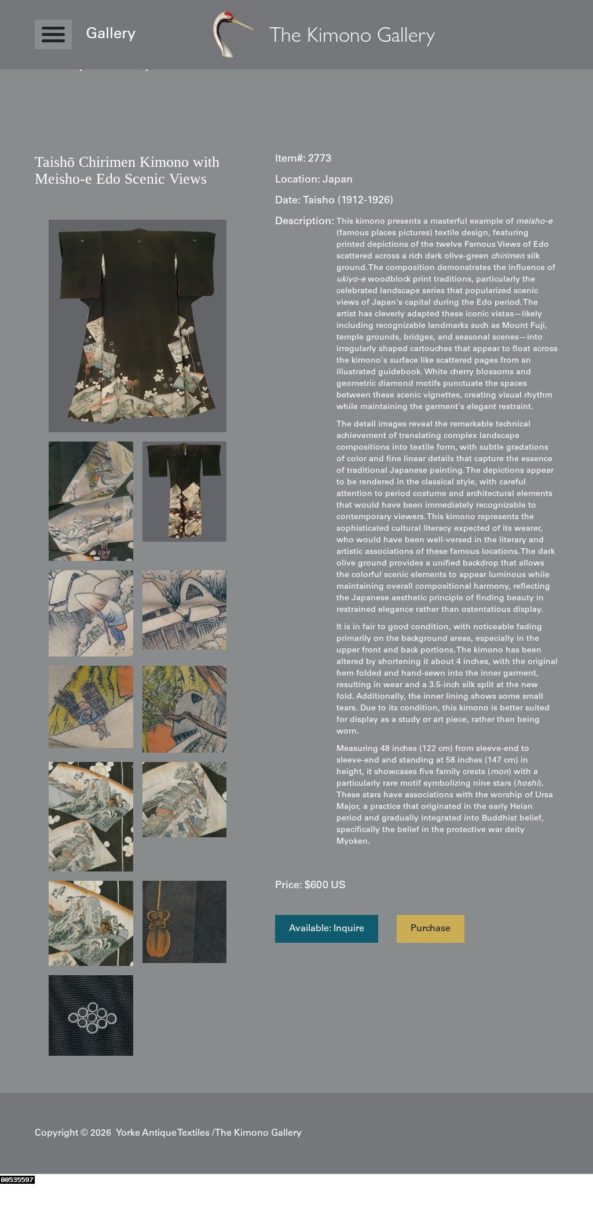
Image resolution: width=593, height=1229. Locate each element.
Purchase (431, 928)
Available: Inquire (326, 928)
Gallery (111, 34)
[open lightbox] (137, 326)
